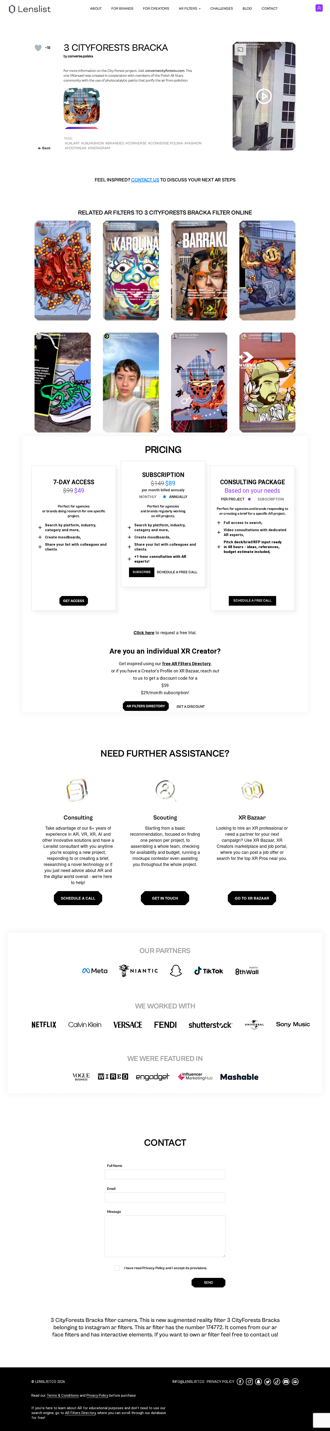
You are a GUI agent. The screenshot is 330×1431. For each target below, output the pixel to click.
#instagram (99, 148)
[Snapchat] (258, 1381)
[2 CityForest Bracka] (131, 270)
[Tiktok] (276, 1381)
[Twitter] (267, 1381)
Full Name (114, 1166)
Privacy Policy (97, 1395)
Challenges (221, 9)
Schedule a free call (177, 572)
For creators (156, 9)
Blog (247, 9)
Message (114, 1212)
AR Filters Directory (80, 1413)
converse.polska (80, 56)
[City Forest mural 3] (63, 382)
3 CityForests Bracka (116, 47)
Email (111, 1189)
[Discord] (286, 1381)
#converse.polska (165, 143)
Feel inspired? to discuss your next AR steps (165, 180)
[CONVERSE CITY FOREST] (267, 382)
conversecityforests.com (164, 71)
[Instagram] (249, 1381)
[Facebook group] (295, 1381)
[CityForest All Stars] (199, 382)
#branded (114, 143)
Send (208, 1283)
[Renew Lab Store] (131, 382)
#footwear (75, 148)
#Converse (136, 143)
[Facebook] (240, 1381)
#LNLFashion (92, 143)
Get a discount (191, 707)
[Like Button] (38, 48)
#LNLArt (72, 143)
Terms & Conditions (63, 1395)
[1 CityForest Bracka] (199, 270)
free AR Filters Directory (186, 663)
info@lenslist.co (188, 1381)
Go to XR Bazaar (252, 898)
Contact (270, 9)
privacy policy (220, 1381)
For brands (122, 9)
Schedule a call (78, 898)
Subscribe (142, 572)
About (96, 9)
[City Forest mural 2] (267, 270)
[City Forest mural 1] (63, 270)
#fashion (192, 143)
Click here (144, 632)
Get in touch (165, 898)
